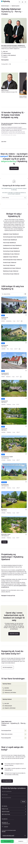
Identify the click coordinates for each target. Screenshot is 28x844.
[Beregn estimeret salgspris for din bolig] (25, 197)
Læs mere (3, 831)
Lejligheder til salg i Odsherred (10, 256)
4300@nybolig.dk (8, 705)
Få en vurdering (7, 841)
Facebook (5, 57)
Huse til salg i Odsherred (9, 265)
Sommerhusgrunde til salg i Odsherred (12, 259)
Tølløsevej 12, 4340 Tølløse (10, 692)
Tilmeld (23, 801)
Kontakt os (20, 841)
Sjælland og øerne (15, 5)
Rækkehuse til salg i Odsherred (10, 271)
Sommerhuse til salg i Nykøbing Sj (11, 251)
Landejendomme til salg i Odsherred (12, 268)
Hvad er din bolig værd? (8, 835)
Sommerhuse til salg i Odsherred (11, 274)
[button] (3, 141)
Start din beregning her (7, 667)
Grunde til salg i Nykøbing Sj (10, 239)
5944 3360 (6, 703)
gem (26, 315)
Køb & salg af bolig (6, 814)
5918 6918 (6, 687)
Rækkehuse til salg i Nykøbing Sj (11, 248)
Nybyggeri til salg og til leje (8, 595)
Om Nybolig (4, 806)
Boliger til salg (5, 808)
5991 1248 (5, 51)
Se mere (4, 542)
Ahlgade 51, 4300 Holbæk (9, 708)
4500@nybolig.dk (7, 53)
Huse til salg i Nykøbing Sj (9, 242)
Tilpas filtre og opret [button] (14, 633)
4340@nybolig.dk (8, 690)
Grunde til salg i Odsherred (9, 262)
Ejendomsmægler (5, 5)
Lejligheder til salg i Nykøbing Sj (11, 234)
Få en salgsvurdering (7, 781)
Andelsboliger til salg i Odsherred (11, 254)
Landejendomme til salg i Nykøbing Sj (12, 245)
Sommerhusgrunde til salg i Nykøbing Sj (13, 237)
